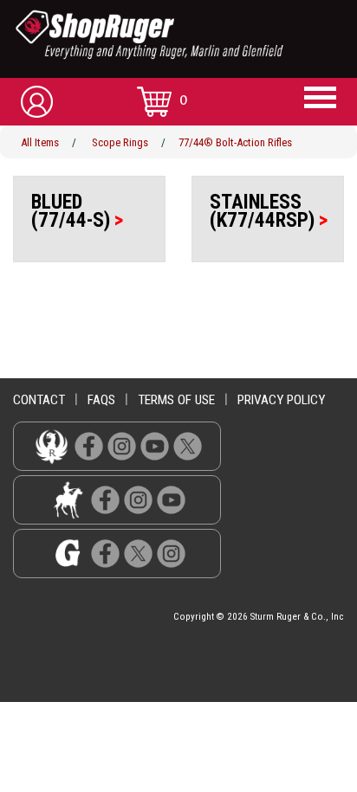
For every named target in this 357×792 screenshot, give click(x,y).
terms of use (176, 400)
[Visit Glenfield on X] (138, 553)
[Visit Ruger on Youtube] (155, 446)
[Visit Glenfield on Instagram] (171, 553)
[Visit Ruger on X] (187, 446)
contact (39, 400)
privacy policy (281, 400)
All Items (40, 142)
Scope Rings (120, 142)
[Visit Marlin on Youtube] (171, 500)
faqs (101, 400)
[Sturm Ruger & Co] (185, 35)
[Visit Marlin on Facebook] (105, 500)
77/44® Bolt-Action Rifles (235, 142)
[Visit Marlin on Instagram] (138, 500)
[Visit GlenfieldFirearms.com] (68, 553)
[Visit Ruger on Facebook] (89, 446)
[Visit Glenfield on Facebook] (105, 553)
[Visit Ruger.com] (51, 446)
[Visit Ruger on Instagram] (122, 446)
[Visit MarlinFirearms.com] (68, 500)
